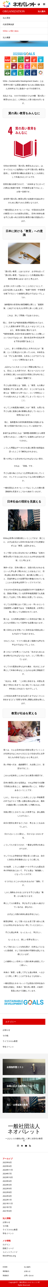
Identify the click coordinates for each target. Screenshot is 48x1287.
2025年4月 (7, 1166)
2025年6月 (7, 1162)
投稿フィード (8, 1248)
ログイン (6, 1244)
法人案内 (27, 1267)
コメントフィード (10, 1252)
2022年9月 (7, 1188)
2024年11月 (8, 1170)
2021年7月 (7, 1207)
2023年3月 (7, 1184)
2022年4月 (7, 1196)
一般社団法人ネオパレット (24, 1129)
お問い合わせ (29, 1275)
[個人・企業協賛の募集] (24, 1111)
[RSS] (30, 1146)
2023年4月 (7, 1181)
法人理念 (6, 18)
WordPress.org (9, 1255)
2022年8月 (7, 1192)
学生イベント (8, 1046)
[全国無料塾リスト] (24, 1074)
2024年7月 (7, 1173)
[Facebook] (22, 1146)
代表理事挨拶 (8, 24)
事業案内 (6, 1271)
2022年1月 (7, 1199)
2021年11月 (8, 1203)
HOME (5, 1267)
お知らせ (6, 1030)
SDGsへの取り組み (11, 31)
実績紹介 (6, 1275)
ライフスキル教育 (10, 1041)
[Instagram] (18, 1146)
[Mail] (26, 1146)
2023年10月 (8, 1177)
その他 (5, 1035)
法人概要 (6, 37)
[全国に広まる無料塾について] (24, 1092)
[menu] (38, 4)
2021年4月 (7, 1211)
